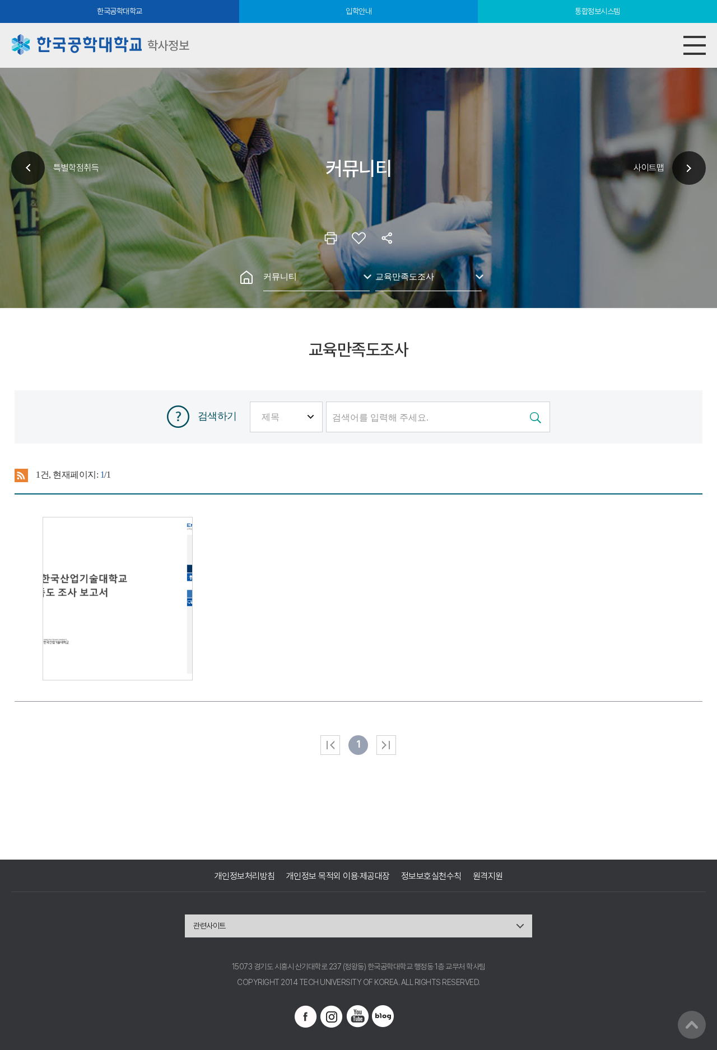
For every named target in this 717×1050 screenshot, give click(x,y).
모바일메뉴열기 (694, 45)
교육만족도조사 (404, 276)
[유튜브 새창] (357, 1016)
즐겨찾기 (358, 238)
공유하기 (387, 238)
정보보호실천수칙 (431, 876)
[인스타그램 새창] (331, 1016)
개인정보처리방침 (245, 876)
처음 (330, 745)
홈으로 (246, 277)
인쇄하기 (330, 238)
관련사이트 (209, 925)
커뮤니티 (280, 276)
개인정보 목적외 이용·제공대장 (338, 876)
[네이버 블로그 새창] (383, 1016)
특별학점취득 (76, 167)
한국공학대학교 (119, 11)
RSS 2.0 (22, 475)
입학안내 (358, 11)
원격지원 (488, 876)
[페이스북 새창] (306, 1016)
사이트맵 (649, 167)
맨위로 (692, 1025)
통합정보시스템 (597, 11)
